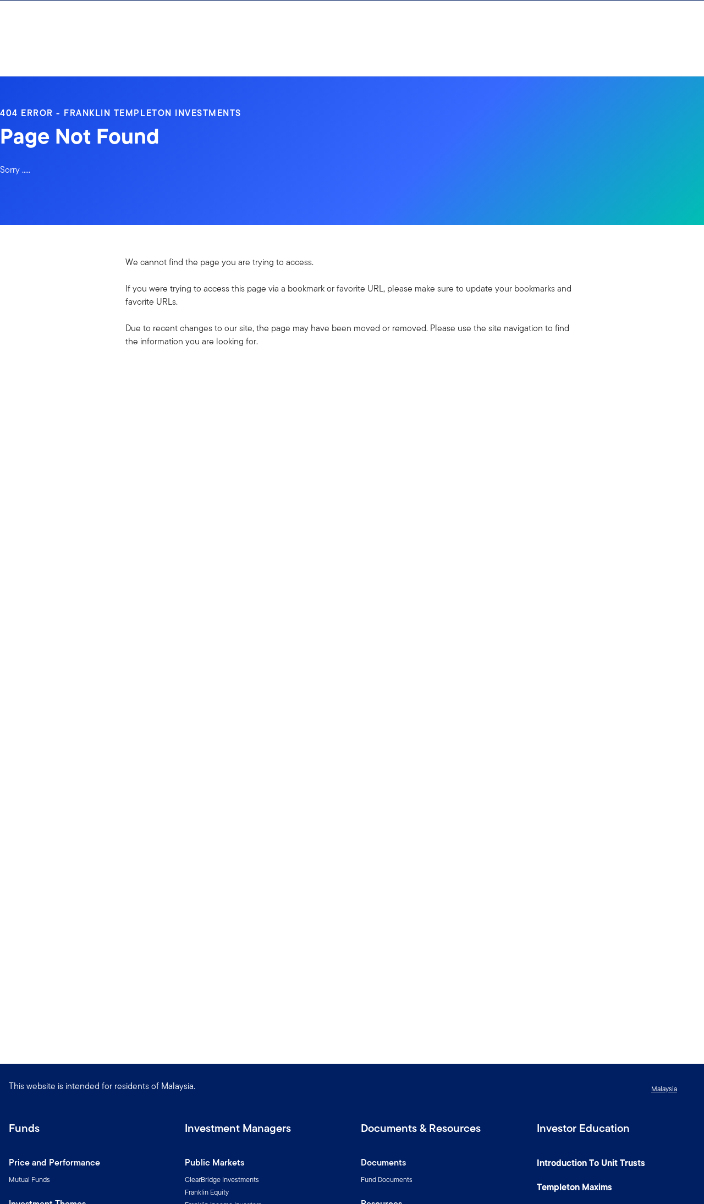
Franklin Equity (207, 1192)
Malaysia (664, 1089)
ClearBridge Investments (222, 1179)
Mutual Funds (29, 1179)
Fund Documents (387, 1179)
